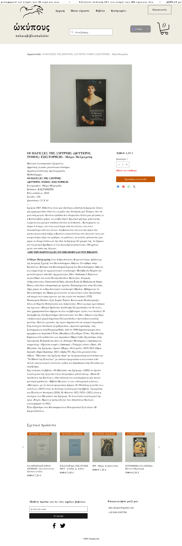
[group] (91, 456)
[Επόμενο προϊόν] (159, 447)
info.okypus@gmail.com (121, 507)
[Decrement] (119, 164)
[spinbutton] (123, 164)
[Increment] (127, 164)
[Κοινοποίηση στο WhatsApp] (129, 186)
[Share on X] (134, 186)
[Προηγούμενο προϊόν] (23, 447)
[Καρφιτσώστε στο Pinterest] (123, 186)
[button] (164, 29)
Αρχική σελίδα (34, 54)
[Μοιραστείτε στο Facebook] (118, 186)
